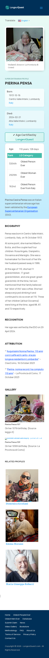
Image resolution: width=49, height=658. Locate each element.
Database (27, 619)
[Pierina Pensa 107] (24, 421)
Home (7, 615)
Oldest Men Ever (12, 619)
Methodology (11, 631)
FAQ (22, 631)
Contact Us (10, 638)
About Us (31, 631)
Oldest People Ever (21, 615)
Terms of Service (13, 634)
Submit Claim (11, 623)
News (22, 623)
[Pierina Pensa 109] (24, 437)
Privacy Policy (29, 634)
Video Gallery (11, 627)
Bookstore (24, 627)
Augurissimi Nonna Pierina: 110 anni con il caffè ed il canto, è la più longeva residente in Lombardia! (24, 355)
